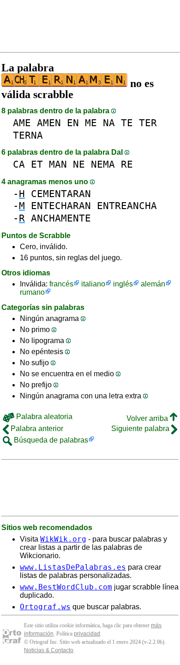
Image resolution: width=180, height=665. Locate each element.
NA (109, 122)
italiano (93, 284)
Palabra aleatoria (43, 416)
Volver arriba (148, 418)
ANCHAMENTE (61, 218)
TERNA (28, 135)
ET (37, 164)
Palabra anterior (36, 428)
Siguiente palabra (141, 428)
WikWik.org (63, 539)
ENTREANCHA (127, 205)
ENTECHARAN (61, 205)
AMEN (49, 122)
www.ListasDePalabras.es (73, 567)
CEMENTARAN (61, 193)
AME (22, 122)
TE (127, 122)
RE (127, 164)
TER (148, 122)
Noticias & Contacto (48, 650)
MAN (58, 164)
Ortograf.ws (45, 606)
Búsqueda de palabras (50, 440)
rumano (32, 292)
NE (79, 164)
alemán (153, 284)
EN (73, 122)
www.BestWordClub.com (66, 587)
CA (19, 164)
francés (61, 284)
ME (91, 122)
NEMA (103, 164)
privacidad (87, 633)
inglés (123, 284)
